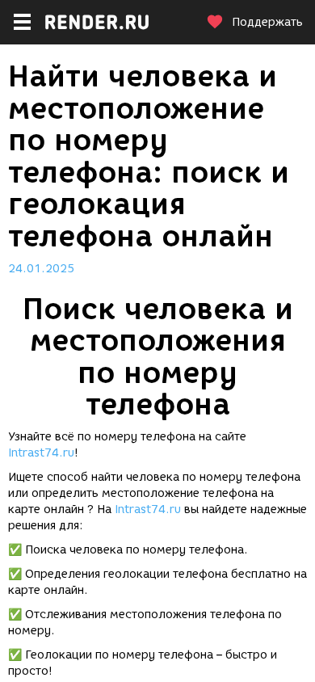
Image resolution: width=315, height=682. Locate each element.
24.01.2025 (41, 269)
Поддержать (267, 22)
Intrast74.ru (41, 453)
